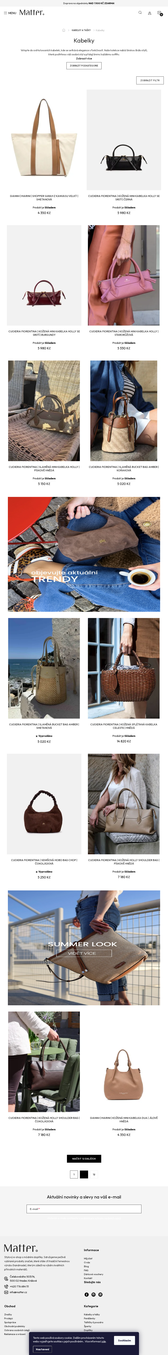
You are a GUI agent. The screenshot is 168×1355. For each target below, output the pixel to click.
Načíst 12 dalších (84, 1158)
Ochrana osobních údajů (17, 1330)
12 (94, 1174)
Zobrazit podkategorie (84, 65)
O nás (87, 1262)
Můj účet (88, 1258)
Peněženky (89, 1318)
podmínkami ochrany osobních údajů (100, 1218)
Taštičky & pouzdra (93, 1322)
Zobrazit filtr (150, 80)
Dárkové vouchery (93, 1274)
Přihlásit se (128, 1209)
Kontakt (88, 1278)
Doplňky (88, 1330)
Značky (8, 1314)
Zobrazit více (84, 58)
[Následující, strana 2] (84, 1174)
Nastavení (42, 1349)
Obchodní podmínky (14, 1326)
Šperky (87, 1326)
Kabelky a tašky (92, 1314)
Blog (86, 1266)
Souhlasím (124, 1340)
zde (104, 1341)
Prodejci (8, 1318)
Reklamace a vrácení (14, 1334)
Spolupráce (10, 1322)
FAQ (86, 1270)
